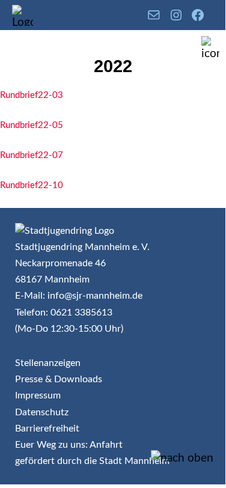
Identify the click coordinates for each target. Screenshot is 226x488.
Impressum (38, 395)
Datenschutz (42, 412)
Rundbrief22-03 (31, 95)
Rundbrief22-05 (31, 125)
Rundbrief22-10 (31, 185)
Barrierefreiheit (47, 428)
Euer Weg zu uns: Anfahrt (69, 445)
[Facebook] (198, 15)
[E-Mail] (154, 15)
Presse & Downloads (58, 379)
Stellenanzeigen (48, 363)
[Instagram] (176, 15)
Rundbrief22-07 (31, 155)
